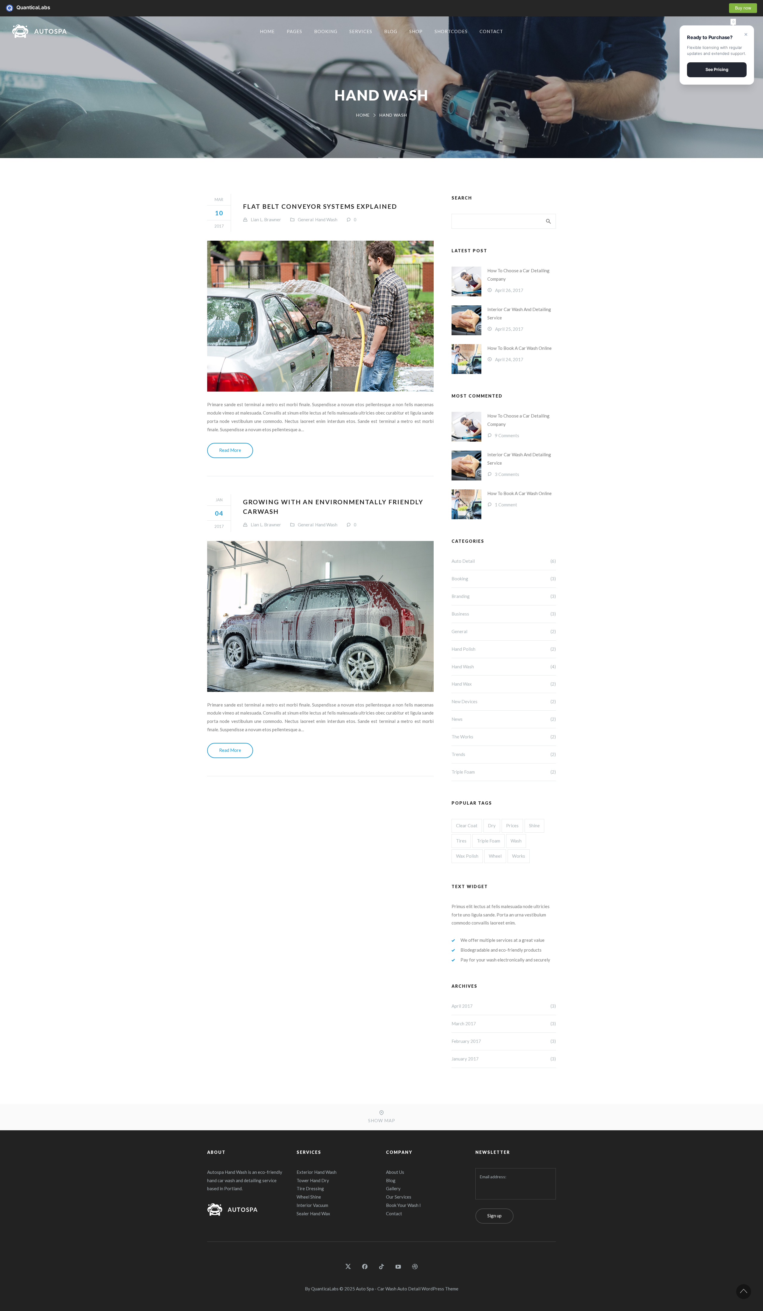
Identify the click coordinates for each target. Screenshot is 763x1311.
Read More (230, 450)
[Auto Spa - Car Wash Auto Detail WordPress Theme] (39, 31)
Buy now (743, 8)
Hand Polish (504, 649)
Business (504, 613)
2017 (219, 226)
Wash (516, 840)
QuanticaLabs (11, 8)
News (504, 719)
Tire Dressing (310, 1188)
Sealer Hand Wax (313, 1213)
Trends (504, 754)
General (306, 219)
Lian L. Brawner (266, 219)
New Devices (504, 701)
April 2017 (504, 1006)
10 (219, 213)
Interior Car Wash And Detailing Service (519, 313)
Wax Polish (467, 856)
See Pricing (716, 69)
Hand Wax (504, 684)
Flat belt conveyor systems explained (320, 206)
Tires (461, 840)
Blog (391, 1180)
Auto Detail (504, 561)
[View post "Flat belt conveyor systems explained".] (320, 316)
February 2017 (504, 1041)
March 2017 (504, 1023)
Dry (492, 825)
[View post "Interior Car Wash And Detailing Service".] (466, 320)
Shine (534, 825)
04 (219, 513)
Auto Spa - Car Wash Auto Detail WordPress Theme (407, 1288)
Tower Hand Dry (313, 1180)
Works (518, 856)
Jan (219, 499)
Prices (512, 825)
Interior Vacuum (312, 1205)
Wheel (495, 856)
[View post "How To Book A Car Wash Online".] (466, 359)
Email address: (493, 1176)
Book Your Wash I (403, 1205)
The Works (504, 736)
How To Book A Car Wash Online (519, 348)
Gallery (393, 1188)
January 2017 (504, 1058)
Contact (394, 1213)
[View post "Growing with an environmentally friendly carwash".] (320, 616)
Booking (504, 578)
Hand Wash (326, 219)
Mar (219, 199)
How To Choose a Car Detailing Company (518, 275)
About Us (395, 1172)
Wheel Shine (309, 1196)
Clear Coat (466, 825)
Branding (504, 596)
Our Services (398, 1196)
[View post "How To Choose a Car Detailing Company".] (466, 281)
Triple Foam (504, 771)
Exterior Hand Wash (316, 1172)
